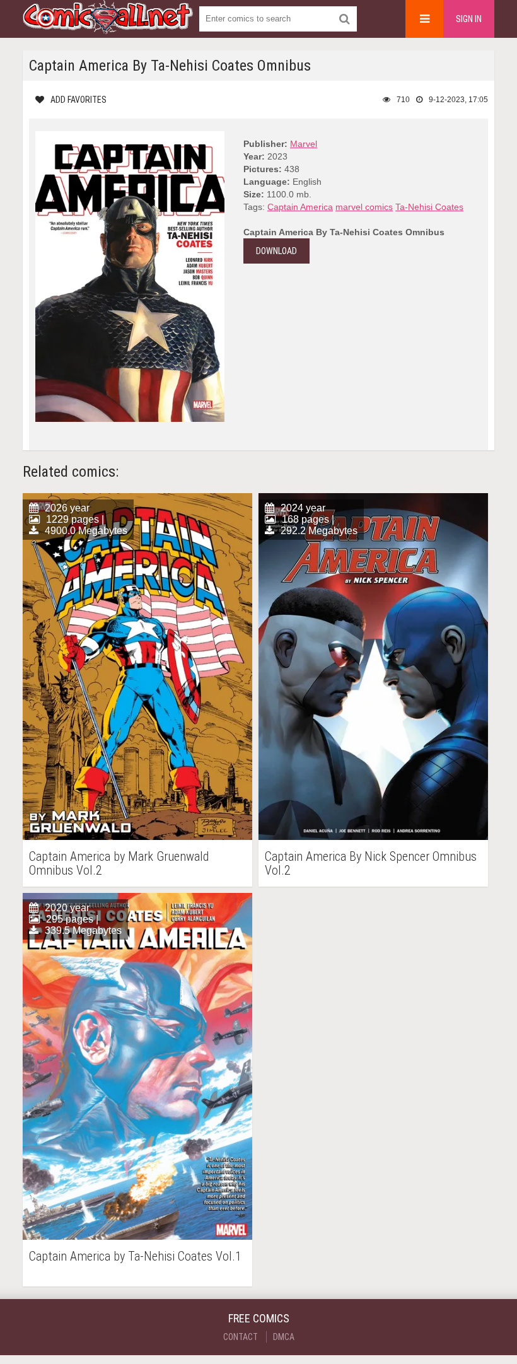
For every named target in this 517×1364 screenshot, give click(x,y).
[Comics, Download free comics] (108, 25)
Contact (240, 1337)
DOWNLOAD (276, 251)
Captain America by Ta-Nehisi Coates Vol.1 (135, 1256)
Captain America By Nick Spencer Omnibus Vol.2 (371, 863)
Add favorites (78, 100)
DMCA (283, 1337)
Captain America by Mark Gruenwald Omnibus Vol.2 (119, 863)
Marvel (303, 144)
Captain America (300, 207)
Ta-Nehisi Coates (429, 207)
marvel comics (364, 207)
